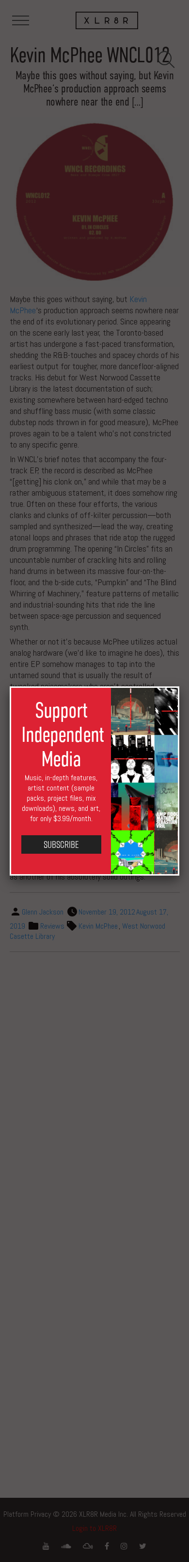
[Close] (179, 686)
